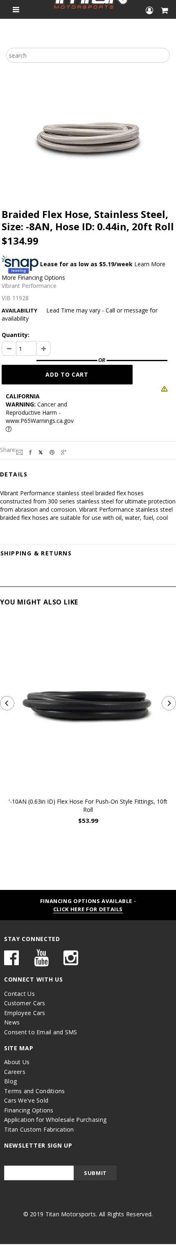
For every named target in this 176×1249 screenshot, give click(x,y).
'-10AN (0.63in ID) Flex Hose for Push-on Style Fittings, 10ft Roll (88, 805)
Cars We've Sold (26, 1100)
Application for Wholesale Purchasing (55, 1119)
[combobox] (88, 55)
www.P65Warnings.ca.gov (40, 421)
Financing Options (29, 1110)
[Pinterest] (52, 451)
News (12, 1022)
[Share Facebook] (30, 451)
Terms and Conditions (34, 1091)
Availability (19, 310)
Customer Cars (24, 1003)
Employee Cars (24, 1013)
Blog (10, 1081)
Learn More (149, 264)
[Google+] (63, 451)
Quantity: (15, 335)
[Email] (19, 451)
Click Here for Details (88, 909)
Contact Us (19, 993)
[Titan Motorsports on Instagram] (70, 962)
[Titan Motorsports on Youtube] (41, 962)
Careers (14, 1072)
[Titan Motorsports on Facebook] (11, 962)
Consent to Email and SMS (40, 1032)
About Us (16, 1062)
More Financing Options (33, 277)
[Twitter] (40, 451)
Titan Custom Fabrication (39, 1129)
